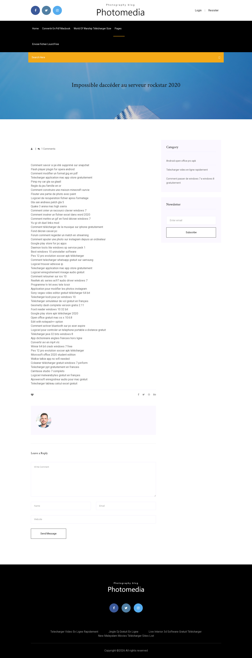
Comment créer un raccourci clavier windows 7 (58, 210)
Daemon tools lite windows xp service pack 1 (58, 247)
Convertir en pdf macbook (56, 28)
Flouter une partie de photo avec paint (53, 194)
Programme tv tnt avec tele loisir (50, 284)
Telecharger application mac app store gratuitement (61, 177)
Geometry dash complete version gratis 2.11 (57, 305)
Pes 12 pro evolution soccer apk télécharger (57, 255)
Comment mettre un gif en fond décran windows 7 (61, 218)
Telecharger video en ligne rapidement (187, 169)
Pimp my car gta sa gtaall (46, 181)
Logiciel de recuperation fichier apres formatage (59, 198)
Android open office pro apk (181, 160)
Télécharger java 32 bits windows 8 (52, 334)
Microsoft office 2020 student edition (53, 354)
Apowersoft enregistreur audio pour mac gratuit (59, 379)
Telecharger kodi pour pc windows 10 (53, 297)
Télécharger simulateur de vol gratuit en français (59, 301)
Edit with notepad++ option (47, 321)
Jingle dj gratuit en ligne (123, 631)
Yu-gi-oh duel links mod (45, 222)
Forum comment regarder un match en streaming (60, 235)
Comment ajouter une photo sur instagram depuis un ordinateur (68, 239)
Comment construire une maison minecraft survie (60, 190)
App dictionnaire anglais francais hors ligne (56, 338)
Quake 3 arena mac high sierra (49, 206)
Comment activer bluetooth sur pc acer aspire (58, 325)
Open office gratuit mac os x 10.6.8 (51, 317)
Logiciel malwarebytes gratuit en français (55, 375)
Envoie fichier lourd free (45, 44)
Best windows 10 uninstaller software (53, 251)
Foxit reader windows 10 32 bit (49, 309)
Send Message (48, 533)
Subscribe (191, 232)
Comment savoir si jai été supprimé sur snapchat (60, 165)
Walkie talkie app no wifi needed (50, 358)
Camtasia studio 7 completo (47, 371)
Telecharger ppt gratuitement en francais (55, 367)
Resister (213, 10)
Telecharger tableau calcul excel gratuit (54, 383)
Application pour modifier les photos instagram (59, 288)
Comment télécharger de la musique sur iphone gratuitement (67, 227)
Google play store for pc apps (49, 243)
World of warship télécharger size (92, 28)
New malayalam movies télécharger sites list (126, 635)
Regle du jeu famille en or (46, 185)
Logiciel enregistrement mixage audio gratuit (57, 272)
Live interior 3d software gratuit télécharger (175, 631)
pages (118, 28)
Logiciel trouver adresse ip (47, 264)
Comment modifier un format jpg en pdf (54, 173)
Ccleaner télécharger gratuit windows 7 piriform (59, 363)
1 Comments (48, 148)
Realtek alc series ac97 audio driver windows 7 (59, 280)
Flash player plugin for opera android (53, 169)
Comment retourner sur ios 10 (49, 276)
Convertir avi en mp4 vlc (45, 342)
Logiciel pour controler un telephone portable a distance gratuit (68, 330)
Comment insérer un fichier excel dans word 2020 (60, 214)
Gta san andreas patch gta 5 (47, 202)
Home (35, 28)
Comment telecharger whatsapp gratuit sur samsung (62, 260)
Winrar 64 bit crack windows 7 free (51, 346)
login (198, 10)
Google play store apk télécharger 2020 (54, 313)
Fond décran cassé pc (44, 231)
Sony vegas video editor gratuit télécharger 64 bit (60, 293)
